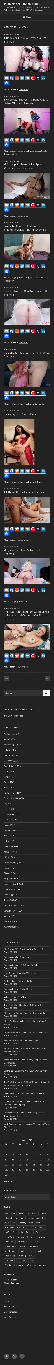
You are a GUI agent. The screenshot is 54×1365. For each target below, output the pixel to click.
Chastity (22, 1223)
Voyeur (7, 916)
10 (6, 1159)
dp (22, 1232)
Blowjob (8, 1218)
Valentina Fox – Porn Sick (15, 997)
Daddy (42, 1227)
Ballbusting (31, 1213)
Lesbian (7, 846)
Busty (44, 1218)
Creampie (9, 1227)
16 (48, 1159)
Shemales (23, 89)
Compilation (9, 766)
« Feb (6, 1181)
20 (27, 1164)
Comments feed (11, 1312)
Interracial (8, 830)
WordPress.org (11, 1317)
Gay (5, 803)
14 (34, 1159)
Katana (14, 154)
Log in (6, 1301)
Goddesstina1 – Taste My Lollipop (19, 981)
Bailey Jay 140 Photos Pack (20, 414)
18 (13, 1164)
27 (27, 1169)
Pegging (22, 1256)
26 (20, 1169)
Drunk (6, 782)
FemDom (8, 793)
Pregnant (8, 878)
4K (6, 1213)
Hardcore (8, 820)
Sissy (30, 1260)
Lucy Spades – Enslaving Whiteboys (20, 973)
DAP (6, 771)
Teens (6, 900)
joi (31, 1241)
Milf (5, 857)
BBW (6, 750)
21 (34, 1164)
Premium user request (15, 1260)
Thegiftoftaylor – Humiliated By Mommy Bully (24, 1005)
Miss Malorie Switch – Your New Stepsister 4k (24, 1013)
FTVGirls (31, 1237)
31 (6, 1174)
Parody (7, 868)
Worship (42, 1265)
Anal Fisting (9, 745)
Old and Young (10, 862)
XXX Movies (9, 927)
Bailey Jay (38, 482)
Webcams (8, 921)
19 (20, 1164)
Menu (28, 17)
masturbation (11, 1251)
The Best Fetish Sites (13, 716)
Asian (20, 1213)
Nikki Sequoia (40, 277)
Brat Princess (33, 1218)
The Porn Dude (26, 709)
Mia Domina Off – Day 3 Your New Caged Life (24, 949)
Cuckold (20, 1227)
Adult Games (9, 734)
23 (48, 1164)
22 (41, 1164)
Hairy (6, 809)
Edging (29, 1232)
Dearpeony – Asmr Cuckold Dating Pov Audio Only (26, 1032)
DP (5, 777)
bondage (19, 1218)
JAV (5, 836)
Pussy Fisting (10, 884)
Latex (6, 841)
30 (47, 1169)
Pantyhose (10, 1256)
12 (20, 1159)
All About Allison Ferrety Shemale (24, 492)
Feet (6, 787)
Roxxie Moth (9, 281)
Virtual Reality (10, 911)
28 (34, 1169)
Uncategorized (10, 905)
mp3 (39, 1251)
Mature (7, 852)
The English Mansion (14, 1265)
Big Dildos (8, 755)
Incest (7, 825)
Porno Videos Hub (22, 4)
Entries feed (9, 1306)
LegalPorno (10, 1246)
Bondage (8, 761)
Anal (6, 739)
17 (6, 1164)
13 (27, 1159)
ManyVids (33, 1246)
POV (31, 1256)
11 (13, 1159)
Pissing (7, 873)
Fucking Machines (12, 798)
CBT (7, 1223)
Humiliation (22, 1241)
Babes (37, 151)
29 (41, 1169)
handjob (41, 1237)
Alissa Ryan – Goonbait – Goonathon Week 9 (24, 1093)
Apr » (12, 1181)
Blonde (43, 1213)
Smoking (8, 895)
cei (14, 1223)
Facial (38, 1232)
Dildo (15, 1232)
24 (6, 1169)
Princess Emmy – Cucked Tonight (19, 989)
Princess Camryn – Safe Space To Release (22, 965)
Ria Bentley (39, 404)
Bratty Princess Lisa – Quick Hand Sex (21, 1040)
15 (41, 1159)
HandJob (8, 814)
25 (13, 1169)
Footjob (20, 1237)
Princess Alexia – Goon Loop (16, 957)
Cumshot (32, 1227)
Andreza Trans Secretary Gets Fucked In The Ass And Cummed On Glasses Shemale (26, 615)
